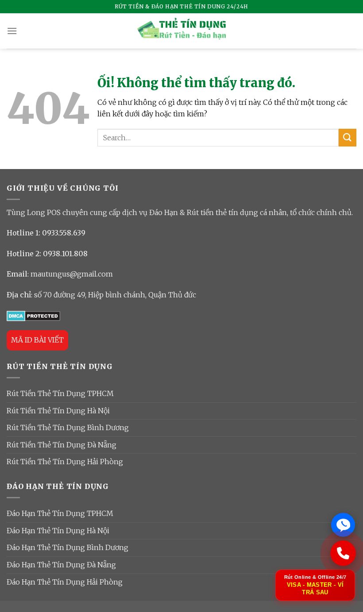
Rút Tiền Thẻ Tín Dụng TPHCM (60, 393)
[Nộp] (347, 137)
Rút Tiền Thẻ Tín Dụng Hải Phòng (65, 461)
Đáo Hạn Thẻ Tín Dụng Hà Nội (58, 530)
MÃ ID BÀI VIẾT (37, 339)
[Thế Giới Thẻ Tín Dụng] (181, 31)
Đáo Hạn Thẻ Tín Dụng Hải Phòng (65, 581)
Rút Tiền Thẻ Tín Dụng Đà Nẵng (61, 444)
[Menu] (12, 31)
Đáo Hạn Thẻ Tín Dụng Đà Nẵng (61, 564)
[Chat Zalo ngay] (343, 525)
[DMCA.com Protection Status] (33, 315)
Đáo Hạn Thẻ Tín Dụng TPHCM (60, 513)
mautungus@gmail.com (72, 273)
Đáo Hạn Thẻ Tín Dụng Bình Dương (67, 547)
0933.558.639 (63, 232)
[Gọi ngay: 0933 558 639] (343, 553)
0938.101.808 (65, 253)
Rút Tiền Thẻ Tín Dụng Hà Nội (58, 410)
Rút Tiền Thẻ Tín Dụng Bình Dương (68, 427)
